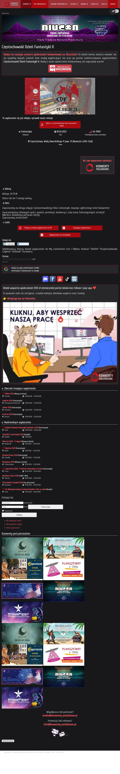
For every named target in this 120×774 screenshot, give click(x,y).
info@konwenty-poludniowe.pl (60, 724)
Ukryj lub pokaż (8, 741)
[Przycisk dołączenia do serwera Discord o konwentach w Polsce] (60, 68)
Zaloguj (19, 515)
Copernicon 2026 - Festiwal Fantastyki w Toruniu (24, 468)
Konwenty (26, 4)
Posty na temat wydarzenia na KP (38, 228)
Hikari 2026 (9, 393)
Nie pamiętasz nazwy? (14, 524)
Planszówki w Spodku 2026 (12, 482)
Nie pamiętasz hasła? (13, 521)
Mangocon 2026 (8, 462)
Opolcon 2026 (10, 448)
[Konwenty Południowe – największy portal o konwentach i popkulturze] (11, 4)
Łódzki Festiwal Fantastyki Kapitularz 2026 (22, 427)
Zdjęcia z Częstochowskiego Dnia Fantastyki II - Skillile (61, 124)
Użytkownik (28, 503)
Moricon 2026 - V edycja (11, 441)
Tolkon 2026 (6, 407)
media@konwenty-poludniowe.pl (60, 715)
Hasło (26, 507)
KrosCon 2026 (7, 414)
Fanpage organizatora (82, 228)
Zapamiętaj (8, 511)
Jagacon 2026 (7, 400)
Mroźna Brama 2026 (10, 455)
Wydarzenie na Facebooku (60, 235)
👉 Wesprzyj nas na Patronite (19, 298)
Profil (104, 4)
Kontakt (112, 4)
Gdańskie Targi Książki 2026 (13, 434)
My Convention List (40, 4)
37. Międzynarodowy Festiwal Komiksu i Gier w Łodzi (25, 489)
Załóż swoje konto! (13, 528)
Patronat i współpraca (58, 4)
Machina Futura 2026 (10, 476)
